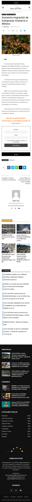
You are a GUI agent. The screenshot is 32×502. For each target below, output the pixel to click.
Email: (16, 135)
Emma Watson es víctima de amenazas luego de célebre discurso (24, 180)
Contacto (26, 497)
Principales (19, 252)
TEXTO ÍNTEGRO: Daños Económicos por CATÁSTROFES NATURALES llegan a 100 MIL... (8, 258)
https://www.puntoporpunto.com (16, 203)
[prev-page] (3, 265)
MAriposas (12, 160)
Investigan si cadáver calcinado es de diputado (9, 179)
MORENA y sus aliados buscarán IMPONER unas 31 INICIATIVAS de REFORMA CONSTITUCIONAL (21, 387)
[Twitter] (12, 30)
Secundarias (5, 252)
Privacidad (13, 497)
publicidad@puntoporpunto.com (16, 479)
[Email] (20, 30)
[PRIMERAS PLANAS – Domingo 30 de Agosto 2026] (8, 229)
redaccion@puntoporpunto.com (16, 477)
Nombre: (16, 129)
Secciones (8, 11)
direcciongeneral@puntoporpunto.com (16, 475)
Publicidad (19, 497)
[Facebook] (8, 30)
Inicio (3, 11)
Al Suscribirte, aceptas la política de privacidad (17, 141)
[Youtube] (19, 208)
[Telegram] (24, 30)
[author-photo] (16, 198)
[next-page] (5, 265)
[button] (3, 7)
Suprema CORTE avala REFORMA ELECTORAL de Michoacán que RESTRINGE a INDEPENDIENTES (21, 404)
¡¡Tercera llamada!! (21, 232)
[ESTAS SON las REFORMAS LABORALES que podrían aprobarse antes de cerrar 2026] (6, 396)
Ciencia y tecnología (17, 11)
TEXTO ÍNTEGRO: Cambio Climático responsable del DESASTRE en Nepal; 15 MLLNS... (23, 258)
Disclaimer (6, 497)
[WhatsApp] (16, 30)
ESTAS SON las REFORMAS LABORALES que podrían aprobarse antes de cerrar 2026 (20, 395)
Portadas (4, 232)
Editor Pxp (6, 26)
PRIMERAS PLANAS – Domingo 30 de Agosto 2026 (8, 236)
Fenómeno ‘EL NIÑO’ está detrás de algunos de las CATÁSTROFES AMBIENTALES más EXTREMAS (21, 364)
